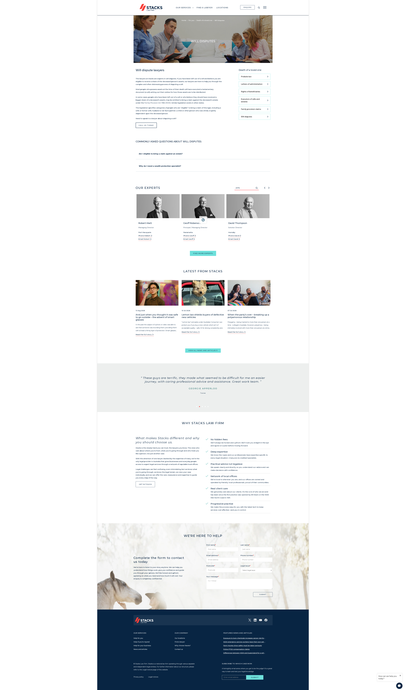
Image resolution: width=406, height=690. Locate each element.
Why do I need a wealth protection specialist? (160, 166)
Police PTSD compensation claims (236, 649)
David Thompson (237, 223)
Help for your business (142, 646)
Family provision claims (251, 109)
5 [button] (208, 407)
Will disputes (246, 117)
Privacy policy (139, 677)
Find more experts (203, 253)
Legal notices (153, 677)
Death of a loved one (250, 70)
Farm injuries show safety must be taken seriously (242, 646)
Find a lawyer (180, 642)
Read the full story (144, 335)
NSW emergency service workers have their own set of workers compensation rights (244, 642)
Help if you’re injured (142, 642)
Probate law (246, 77)
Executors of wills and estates (250, 100)
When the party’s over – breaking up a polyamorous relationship (248, 316)
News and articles (140, 649)
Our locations (180, 638)
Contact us (179, 649)
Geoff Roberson (192, 223)
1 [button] (197, 407)
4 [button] (205, 407)
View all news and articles (202, 350)
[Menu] (264, 7)
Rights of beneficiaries (250, 92)
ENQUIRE (247, 7)
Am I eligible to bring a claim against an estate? (161, 154)
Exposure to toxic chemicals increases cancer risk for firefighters (244, 638)
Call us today (146, 125)
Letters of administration (251, 84)
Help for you (138, 638)
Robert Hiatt (145, 223)
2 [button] (200, 407)
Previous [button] (264, 187)
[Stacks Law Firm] (151, 7)
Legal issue (245, 566)
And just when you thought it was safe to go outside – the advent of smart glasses (157, 317)
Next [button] (268, 187)
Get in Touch (145, 484)
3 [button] (203, 407)
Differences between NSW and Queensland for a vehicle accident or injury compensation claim (244, 653)
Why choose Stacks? (183, 646)
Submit (262, 594)
